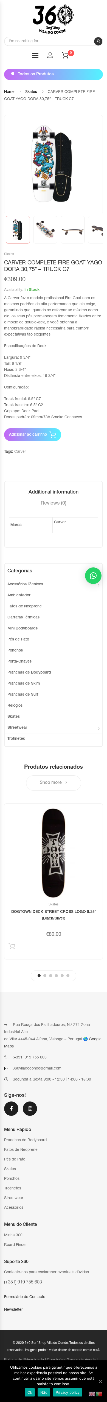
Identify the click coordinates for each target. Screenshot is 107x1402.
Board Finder (15, 1245)
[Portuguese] (99, 1394)
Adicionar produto (12, 947)
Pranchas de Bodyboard (29, 673)
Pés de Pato (18, 640)
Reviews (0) (53, 503)
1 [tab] (39, 975)
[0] (68, 57)
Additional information (53, 492)
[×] (93, 575)
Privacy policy (68, 1392)
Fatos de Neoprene (24, 606)
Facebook (11, 1112)
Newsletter (13, 1310)
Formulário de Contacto (24, 1297)
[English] (92, 1394)
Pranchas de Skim (23, 684)
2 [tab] (44, 975)
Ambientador (18, 595)
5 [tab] (62, 975)
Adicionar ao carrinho (28, 435)
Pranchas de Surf (22, 695)
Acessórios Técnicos (25, 584)
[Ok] (100, 1381)
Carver (20, 452)
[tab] (53, 492)
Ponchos (15, 651)
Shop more (51, 783)
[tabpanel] (53, 881)
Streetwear (17, 728)
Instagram (30, 1112)
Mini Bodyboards (22, 629)
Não (43, 1392)
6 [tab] (67, 975)
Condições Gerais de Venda (71, 1360)
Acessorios (13, 1208)
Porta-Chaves (19, 662)
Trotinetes (16, 739)
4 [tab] (56, 975)
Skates (31, 92)
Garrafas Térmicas (23, 618)
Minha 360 (13, 1235)
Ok (29, 1392)
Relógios (14, 706)
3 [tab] (50, 975)
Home (9, 92)
